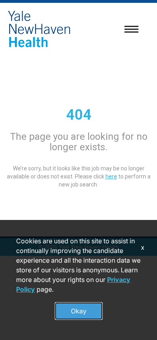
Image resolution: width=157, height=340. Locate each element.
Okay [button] (79, 311)
